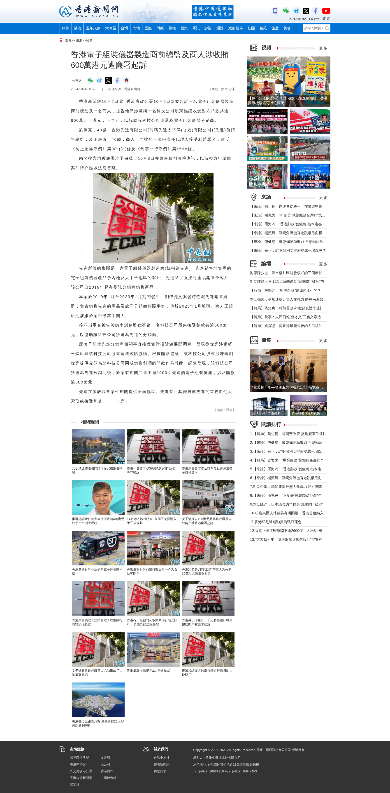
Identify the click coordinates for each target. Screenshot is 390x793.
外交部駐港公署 (81, 771)
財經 (160, 28)
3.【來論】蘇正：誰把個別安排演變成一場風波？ (289, 451)
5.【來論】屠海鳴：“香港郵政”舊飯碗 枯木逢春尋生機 (293, 469)
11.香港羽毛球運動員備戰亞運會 (276, 522)
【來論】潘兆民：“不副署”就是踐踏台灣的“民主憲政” (292, 215)
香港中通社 (161, 757)
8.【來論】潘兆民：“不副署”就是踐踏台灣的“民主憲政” (293, 495)
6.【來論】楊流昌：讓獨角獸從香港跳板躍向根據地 (291, 478)
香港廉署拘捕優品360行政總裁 (148, 671)
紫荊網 (74, 784)
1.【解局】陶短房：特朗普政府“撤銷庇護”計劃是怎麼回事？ (298, 434)
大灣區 (110, 28)
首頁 (68, 40)
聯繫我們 (160, 771)
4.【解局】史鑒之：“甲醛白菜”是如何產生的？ (287, 460)
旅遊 (275, 28)
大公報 (105, 764)
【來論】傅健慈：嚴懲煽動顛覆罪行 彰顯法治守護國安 (294, 242)
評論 (208, 28)
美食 (287, 28)
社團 (251, 28)
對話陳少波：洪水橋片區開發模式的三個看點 (286, 273)
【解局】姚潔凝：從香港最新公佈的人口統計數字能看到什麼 (299, 326)
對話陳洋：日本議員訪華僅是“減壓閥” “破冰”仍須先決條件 (296, 282)
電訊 (196, 28)
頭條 (65, 28)
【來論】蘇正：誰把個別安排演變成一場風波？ (288, 250)
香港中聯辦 (78, 764)
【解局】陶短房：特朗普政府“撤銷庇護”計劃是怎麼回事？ (296, 308)
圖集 (184, 28)
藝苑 (263, 28)
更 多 (323, 48)
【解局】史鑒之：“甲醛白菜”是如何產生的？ (285, 290)
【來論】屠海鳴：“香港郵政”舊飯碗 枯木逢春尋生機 (291, 224)
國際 (148, 28)
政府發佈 (235, 28)
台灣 (124, 28)
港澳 (77, 28)
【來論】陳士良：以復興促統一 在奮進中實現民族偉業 (295, 206)
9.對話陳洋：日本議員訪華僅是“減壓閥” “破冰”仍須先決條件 (297, 504)
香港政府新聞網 (81, 778)
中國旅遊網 (108, 778)
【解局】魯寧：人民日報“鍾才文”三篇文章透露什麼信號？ (296, 317)
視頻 (172, 28)
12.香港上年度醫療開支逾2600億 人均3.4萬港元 (290, 531)
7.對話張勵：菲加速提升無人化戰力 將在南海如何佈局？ (295, 487)
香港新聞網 (161, 764)
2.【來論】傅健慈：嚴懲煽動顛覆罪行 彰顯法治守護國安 (295, 443)
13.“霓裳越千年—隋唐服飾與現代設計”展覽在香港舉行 (293, 539)
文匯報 (105, 757)
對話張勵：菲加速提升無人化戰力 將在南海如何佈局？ (294, 299)
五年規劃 (93, 28)
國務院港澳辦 (79, 757)
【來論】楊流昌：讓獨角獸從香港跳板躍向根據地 (290, 233)
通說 (220, 28)
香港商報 (107, 771)
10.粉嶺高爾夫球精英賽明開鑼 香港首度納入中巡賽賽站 (296, 513)
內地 (136, 28)
